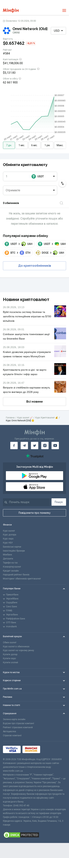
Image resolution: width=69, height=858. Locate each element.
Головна (10, 417)
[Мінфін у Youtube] (55, 445)
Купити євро (9, 658)
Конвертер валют (12, 566)
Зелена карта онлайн (14, 719)
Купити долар (10, 654)
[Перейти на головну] (11, 10)
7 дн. (9, 145)
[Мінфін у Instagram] (45, 445)
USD (57, 30)
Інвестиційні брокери (14, 551)
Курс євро (8, 538)
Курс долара (9, 534)
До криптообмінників (34, 265)
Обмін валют (9, 642)
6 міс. (34, 145)
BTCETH (20, 252)
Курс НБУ (8, 542)
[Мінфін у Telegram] (24, 445)
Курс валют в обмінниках (16, 646)
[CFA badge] (50, 749)
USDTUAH (21, 243)
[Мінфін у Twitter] (34, 445)
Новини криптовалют (26, 299)
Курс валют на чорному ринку (18, 650)
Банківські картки (12, 546)
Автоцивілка (9, 731)
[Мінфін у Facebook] (14, 445)
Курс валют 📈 (25, 417)
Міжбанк (7, 554)
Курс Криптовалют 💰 (46, 417)
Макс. (60, 145)
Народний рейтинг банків (16, 574)
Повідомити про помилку (35, 512)
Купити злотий (10, 662)
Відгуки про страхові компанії (18, 723)
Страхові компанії (12, 735)
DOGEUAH (53, 252)
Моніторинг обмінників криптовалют (22, 578)
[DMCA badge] (34, 835)
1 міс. (22, 145)
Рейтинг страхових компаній (18, 727)
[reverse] (62, 183)
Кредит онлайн (11, 570)
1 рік (47, 145)
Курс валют (9, 531)
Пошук (59, 502)
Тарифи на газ (10, 562)
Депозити (8, 558)
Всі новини (34, 401)
